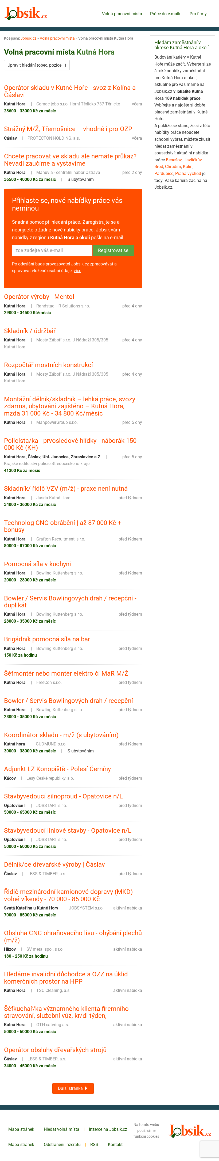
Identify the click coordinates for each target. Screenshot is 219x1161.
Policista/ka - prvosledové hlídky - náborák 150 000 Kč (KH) (70, 444)
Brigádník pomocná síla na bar (47, 639)
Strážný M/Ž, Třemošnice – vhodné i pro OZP (68, 128)
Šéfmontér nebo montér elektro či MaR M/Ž (66, 673)
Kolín (188, 166)
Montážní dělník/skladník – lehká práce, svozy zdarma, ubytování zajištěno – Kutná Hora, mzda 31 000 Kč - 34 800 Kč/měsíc (69, 406)
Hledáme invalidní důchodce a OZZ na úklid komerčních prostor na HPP (66, 978)
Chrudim (173, 166)
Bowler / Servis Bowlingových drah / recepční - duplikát (70, 602)
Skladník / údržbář (30, 331)
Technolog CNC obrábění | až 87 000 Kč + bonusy (63, 526)
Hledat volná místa (61, 1129)
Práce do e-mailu (166, 13)
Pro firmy (198, 13)
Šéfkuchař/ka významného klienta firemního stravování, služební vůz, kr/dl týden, (66, 1012)
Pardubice (163, 173)
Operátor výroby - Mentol (39, 296)
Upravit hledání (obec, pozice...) (36, 65)
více (77, 270)
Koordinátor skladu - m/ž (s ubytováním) (61, 735)
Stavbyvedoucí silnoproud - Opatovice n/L (63, 796)
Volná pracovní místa (122, 13)
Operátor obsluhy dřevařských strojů (55, 1049)
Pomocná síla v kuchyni (37, 564)
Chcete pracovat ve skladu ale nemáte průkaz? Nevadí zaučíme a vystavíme (70, 160)
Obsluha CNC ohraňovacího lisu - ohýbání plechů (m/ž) (73, 937)
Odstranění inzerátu (62, 1144)
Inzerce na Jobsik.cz (108, 1129)
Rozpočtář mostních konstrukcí (48, 364)
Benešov (174, 159)
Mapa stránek (21, 1129)
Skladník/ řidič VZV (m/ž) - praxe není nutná (66, 488)
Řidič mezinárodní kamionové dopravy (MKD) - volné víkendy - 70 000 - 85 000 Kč (70, 895)
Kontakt (115, 1144)
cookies (153, 1136)
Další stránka (71, 1088)
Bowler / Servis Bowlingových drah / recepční (68, 700)
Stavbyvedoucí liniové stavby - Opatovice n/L (67, 830)
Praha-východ (188, 173)
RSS (94, 1144)
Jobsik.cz (28, 38)
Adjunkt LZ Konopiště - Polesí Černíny (57, 769)
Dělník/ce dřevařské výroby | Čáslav (54, 864)
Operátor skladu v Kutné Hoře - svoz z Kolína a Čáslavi (70, 91)
